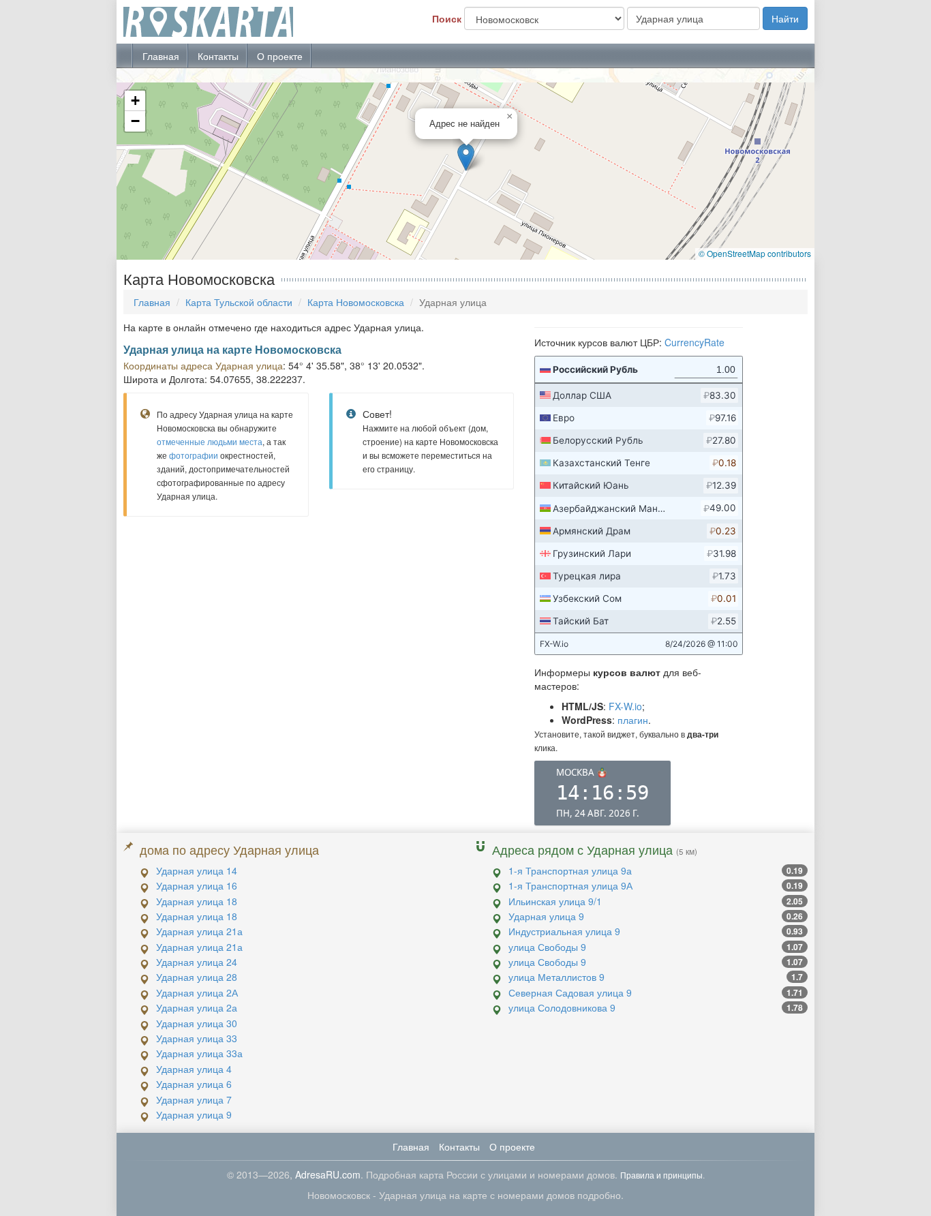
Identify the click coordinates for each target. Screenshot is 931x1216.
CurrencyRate (694, 342)
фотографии (193, 455)
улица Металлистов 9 (556, 977)
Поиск (446, 18)
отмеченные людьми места (209, 441)
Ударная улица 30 (196, 1023)
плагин (632, 720)
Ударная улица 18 (196, 901)
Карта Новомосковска (355, 302)
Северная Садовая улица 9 (570, 992)
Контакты (218, 56)
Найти (785, 18)
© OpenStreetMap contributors (755, 253)
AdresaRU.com (328, 1174)
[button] (465, 157)
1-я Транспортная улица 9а (570, 870)
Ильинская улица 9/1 (555, 901)
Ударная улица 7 (194, 1099)
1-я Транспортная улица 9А (570, 885)
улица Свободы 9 (547, 947)
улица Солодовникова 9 (561, 1007)
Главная (160, 56)
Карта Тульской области (238, 302)
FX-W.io (625, 706)
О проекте (280, 56)
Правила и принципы (661, 1175)
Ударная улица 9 (194, 1114)
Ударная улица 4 (194, 1069)
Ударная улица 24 (196, 962)
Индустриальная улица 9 (564, 931)
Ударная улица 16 (196, 885)
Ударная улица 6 (194, 1084)
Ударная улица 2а (196, 1007)
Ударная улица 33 (196, 1038)
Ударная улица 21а (199, 931)
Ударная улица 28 (196, 977)
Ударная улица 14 (196, 870)
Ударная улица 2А (197, 992)
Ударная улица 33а (199, 1053)
